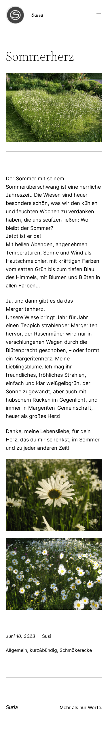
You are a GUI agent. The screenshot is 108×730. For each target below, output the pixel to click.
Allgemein (16, 650)
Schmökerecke (76, 650)
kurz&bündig (43, 650)
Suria (37, 15)
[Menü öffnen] (98, 14)
